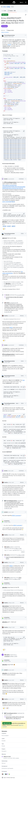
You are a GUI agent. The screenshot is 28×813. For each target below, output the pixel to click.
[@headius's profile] (3, 316)
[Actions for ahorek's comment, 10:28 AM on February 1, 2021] (25, 471)
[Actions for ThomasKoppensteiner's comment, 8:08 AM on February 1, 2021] (25, 403)
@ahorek (4, 238)
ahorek (5, 178)
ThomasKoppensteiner (9, 35)
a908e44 (23, 552)
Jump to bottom (5, 32)
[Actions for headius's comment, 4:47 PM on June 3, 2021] (25, 699)
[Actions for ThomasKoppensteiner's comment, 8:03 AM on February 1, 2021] (25, 376)
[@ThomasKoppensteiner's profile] (3, 35)
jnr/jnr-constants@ (8, 201)
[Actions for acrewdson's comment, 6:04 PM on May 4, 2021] (25, 583)
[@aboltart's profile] (3, 512)
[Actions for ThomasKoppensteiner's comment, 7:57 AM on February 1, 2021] (25, 361)
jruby (4, 7)
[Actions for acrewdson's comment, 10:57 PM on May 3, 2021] (25, 521)
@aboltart (4, 683)
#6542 (11, 327)
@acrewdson (5, 606)
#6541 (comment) (16, 515)
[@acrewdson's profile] (3, 521)
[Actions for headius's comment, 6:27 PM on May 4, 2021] (25, 603)
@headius (4, 221)
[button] (24, 55)
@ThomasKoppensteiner (10, 182)
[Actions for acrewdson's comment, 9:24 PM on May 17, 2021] (25, 660)
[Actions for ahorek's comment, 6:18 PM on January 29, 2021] (25, 345)
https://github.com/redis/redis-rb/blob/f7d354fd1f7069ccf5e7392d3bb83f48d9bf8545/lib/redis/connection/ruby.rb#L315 (13, 187)
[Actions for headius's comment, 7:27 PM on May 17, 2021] (25, 627)
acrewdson (6, 520)
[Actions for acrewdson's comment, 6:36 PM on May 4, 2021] (25, 617)
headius (6, 315)
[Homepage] (14, 2)
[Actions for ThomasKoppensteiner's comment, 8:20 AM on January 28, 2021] (25, 234)
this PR (9, 44)
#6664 (11, 565)
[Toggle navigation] (2, 2)
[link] (6, 295)
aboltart (6, 512)
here (24, 380)
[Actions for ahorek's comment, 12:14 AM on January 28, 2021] (25, 179)
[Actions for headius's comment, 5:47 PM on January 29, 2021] (25, 316)
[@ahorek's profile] (3, 179)
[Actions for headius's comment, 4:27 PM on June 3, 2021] (25, 680)
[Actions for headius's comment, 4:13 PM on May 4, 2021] (25, 535)
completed (6, 656)
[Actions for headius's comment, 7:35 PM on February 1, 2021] (25, 482)
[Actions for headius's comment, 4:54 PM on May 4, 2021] (25, 562)
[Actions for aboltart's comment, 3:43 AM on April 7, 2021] (25, 512)
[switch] (4, 229)
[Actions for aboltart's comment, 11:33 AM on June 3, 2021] (25, 670)
